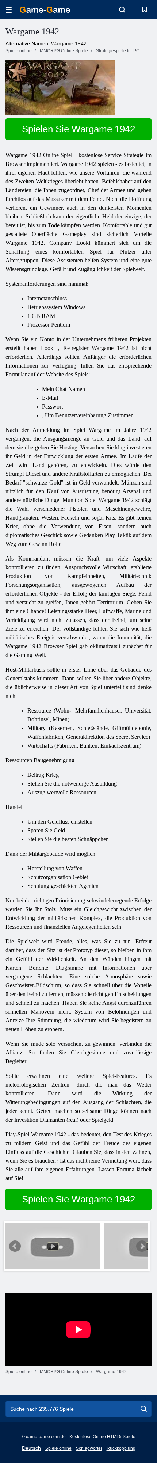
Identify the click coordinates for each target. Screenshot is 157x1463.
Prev (15, 1246)
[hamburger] (8, 9)
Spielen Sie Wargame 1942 (78, 128)
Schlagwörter (89, 1448)
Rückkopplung (121, 1448)
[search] (144, 1409)
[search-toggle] (122, 9)
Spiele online (58, 1448)
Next (142, 1246)
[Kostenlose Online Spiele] (44, 10)
